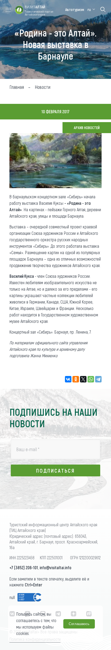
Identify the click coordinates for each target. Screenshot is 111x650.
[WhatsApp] (91, 379)
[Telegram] (98, 379)
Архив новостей (87, 127)
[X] (83, 379)
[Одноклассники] (75, 379)
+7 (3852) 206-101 (23, 567)
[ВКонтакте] (68, 379)
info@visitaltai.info (55, 567)
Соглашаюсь (79, 624)
